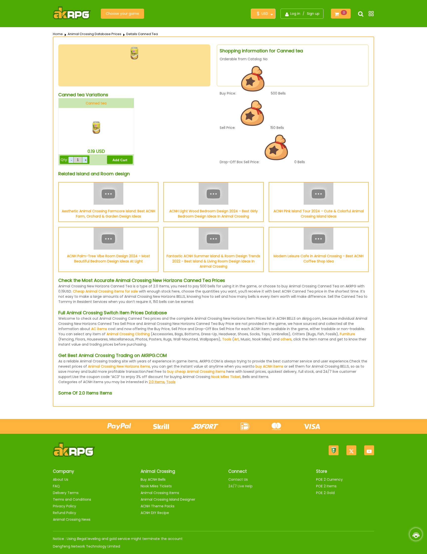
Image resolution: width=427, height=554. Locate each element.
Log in (295, 13)
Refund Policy (64, 512)
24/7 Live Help (240, 486)
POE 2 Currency (329, 479)
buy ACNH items (269, 366)
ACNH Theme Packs (157, 506)
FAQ (56, 486)
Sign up (313, 13)
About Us (60, 479)
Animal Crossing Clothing (128, 334)
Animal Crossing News (71, 519)
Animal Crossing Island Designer (168, 499)
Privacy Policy (64, 506)
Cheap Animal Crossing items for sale (105, 291)
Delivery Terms (66, 492)
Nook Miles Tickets (156, 486)
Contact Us (238, 479)
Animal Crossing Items (160, 492)
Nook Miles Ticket (226, 376)
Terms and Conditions (72, 499)
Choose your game (122, 13)
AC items (99, 328)
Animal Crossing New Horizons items (119, 366)
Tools (226, 339)
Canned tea (96, 103)
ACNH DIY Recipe (155, 512)
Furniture (347, 334)
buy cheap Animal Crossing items (196, 371)
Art (236, 339)
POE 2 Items (326, 486)
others (286, 339)
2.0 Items (157, 381)
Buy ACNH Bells (153, 479)
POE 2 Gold (325, 492)
